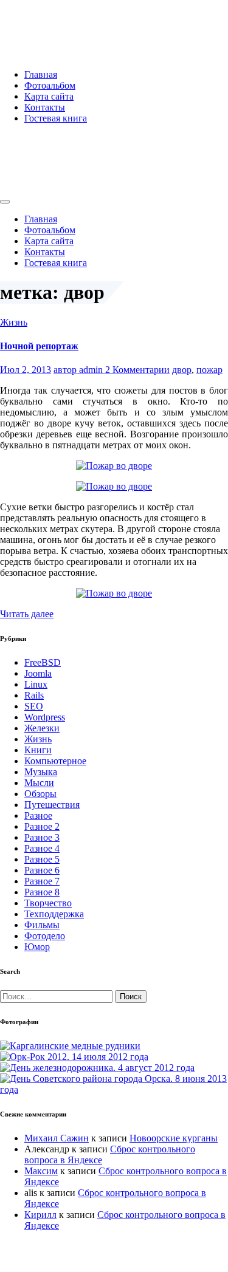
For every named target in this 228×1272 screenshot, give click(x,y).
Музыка (40, 772)
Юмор (37, 947)
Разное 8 (42, 892)
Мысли (39, 783)
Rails (34, 695)
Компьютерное (55, 761)
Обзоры (40, 793)
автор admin (79, 369)
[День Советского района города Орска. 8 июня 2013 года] (114, 1089)
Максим (41, 1171)
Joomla (38, 673)
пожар (209, 369)
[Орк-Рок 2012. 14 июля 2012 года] (74, 1056)
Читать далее (27, 614)
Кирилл (40, 1214)
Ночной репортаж (39, 346)
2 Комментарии (137, 369)
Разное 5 (42, 859)
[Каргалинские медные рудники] (70, 1046)
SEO (33, 706)
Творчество (48, 903)
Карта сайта (49, 96)
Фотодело (44, 936)
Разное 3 (42, 837)
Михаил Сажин (56, 1138)
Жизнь (13, 322)
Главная (40, 74)
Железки (42, 728)
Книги (38, 750)
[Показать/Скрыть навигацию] (5, 201)
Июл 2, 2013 (25, 369)
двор (182, 369)
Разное (38, 815)
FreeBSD (42, 662)
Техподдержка (54, 914)
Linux (35, 684)
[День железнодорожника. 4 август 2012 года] (97, 1067)
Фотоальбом (49, 85)
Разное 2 (42, 826)
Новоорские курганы (174, 1138)
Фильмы (42, 925)
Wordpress (44, 717)
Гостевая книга (55, 118)
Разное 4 (42, 848)
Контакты (44, 107)
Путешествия (52, 804)
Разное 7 (42, 881)
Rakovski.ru (51, 24)
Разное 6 (42, 870)
